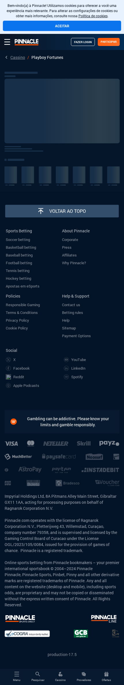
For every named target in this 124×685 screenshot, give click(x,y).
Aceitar (62, 26)
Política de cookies (93, 15)
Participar (109, 42)
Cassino (17, 57)
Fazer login (83, 42)
